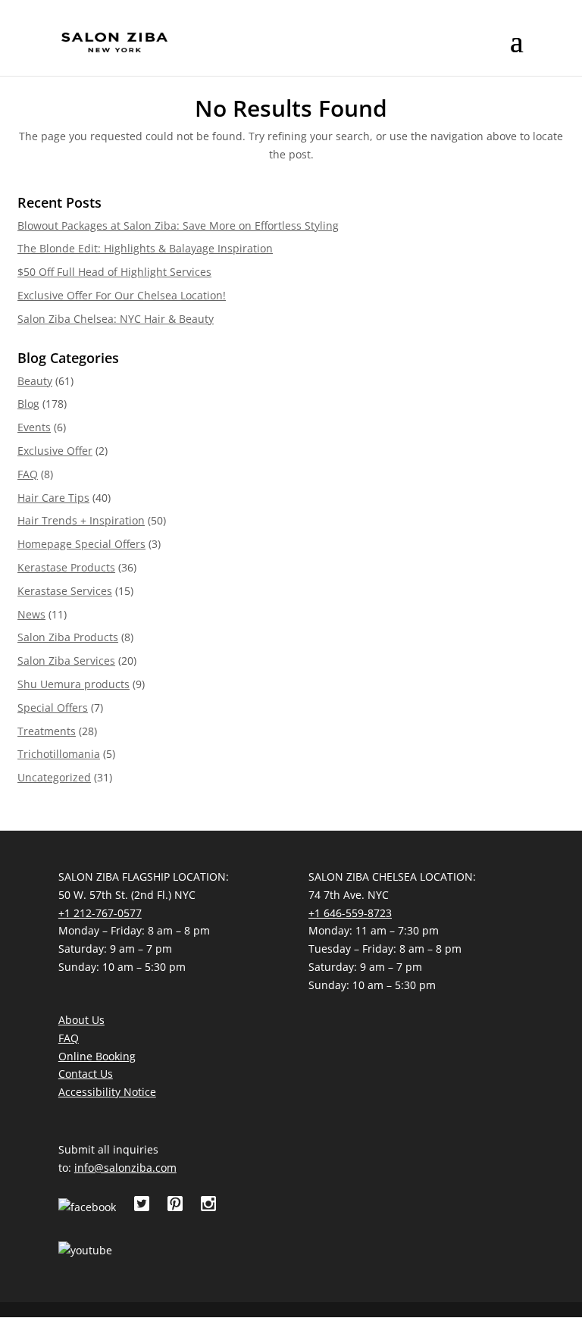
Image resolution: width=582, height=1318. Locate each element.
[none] (517, 51)
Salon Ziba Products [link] (67, 637)
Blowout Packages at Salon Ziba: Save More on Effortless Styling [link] (178, 225)
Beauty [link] (34, 381)
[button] (517, 51)
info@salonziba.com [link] (125, 1167)
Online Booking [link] (97, 1056)
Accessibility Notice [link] (107, 1092)
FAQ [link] (27, 474)
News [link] (31, 614)
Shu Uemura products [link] (73, 684)
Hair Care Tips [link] (53, 497)
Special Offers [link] (52, 707)
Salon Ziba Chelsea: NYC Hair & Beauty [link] (115, 318)
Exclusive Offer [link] (54, 450)
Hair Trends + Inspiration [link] (81, 520)
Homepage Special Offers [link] (81, 544)
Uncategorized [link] (54, 777)
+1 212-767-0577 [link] (100, 913)
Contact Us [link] (85, 1073)
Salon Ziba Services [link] (66, 660)
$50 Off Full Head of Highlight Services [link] (114, 272)
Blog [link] (28, 403)
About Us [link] (81, 1020)
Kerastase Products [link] (66, 567)
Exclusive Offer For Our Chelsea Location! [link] (121, 295)
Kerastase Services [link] (64, 591)
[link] (114, 42)
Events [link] (34, 427)
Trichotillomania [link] (58, 754)
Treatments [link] (46, 731)
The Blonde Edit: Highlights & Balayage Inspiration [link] (145, 248)
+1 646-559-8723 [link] (350, 913)
